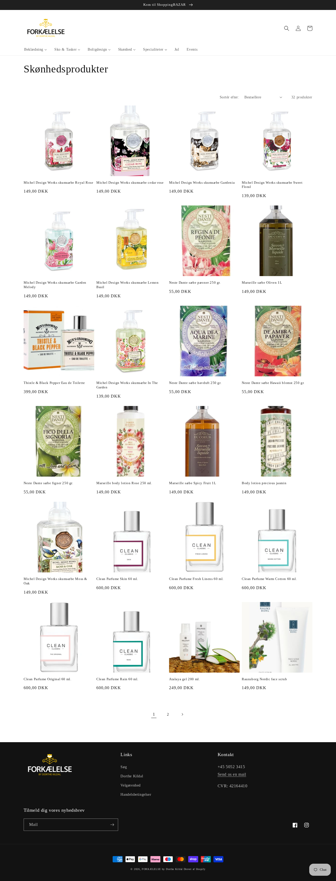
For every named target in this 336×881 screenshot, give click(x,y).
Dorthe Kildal (131, 776)
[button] (286, 28)
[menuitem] (35, 49)
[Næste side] (182, 714)
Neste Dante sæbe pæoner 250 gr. (195, 282)
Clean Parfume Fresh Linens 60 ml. (196, 579)
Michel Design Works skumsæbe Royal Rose (58, 182)
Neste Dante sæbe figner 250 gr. (48, 483)
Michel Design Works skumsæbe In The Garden (127, 385)
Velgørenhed (130, 785)
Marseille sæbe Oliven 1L (262, 282)
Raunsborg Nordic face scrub (264, 679)
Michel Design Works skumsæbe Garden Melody (55, 285)
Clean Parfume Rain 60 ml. (117, 679)
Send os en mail (232, 774)
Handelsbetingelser (135, 794)
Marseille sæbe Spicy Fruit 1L (192, 483)
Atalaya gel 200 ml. (184, 679)
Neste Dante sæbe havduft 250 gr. (195, 383)
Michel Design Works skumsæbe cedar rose (130, 182)
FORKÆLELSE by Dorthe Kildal (162, 869)
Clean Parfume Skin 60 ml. (117, 579)
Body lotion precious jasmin (264, 483)
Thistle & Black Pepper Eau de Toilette (54, 383)
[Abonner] (112, 825)
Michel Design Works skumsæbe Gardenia (202, 182)
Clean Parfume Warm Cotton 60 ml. (269, 579)
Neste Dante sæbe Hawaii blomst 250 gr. (273, 383)
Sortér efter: (229, 97)
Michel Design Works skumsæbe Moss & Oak (55, 581)
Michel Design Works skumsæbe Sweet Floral (272, 185)
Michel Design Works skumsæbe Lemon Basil (127, 285)
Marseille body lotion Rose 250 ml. (124, 483)
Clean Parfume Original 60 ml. (47, 679)
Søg (123, 767)
